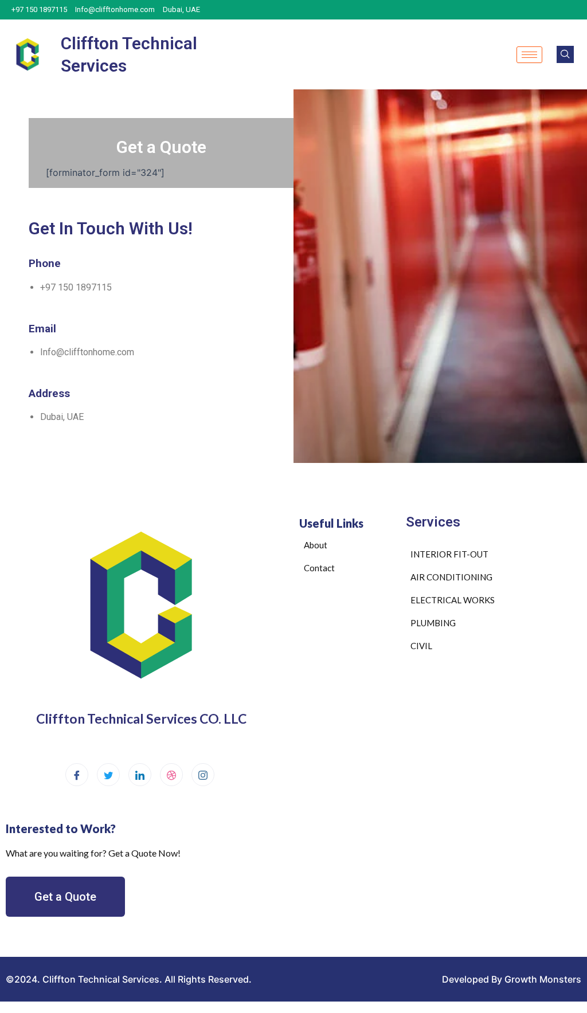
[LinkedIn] (139, 774)
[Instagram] (202, 774)
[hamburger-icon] (529, 54)
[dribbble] (171, 774)
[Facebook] (76, 774)
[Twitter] (108, 774)
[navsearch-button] (565, 54)
